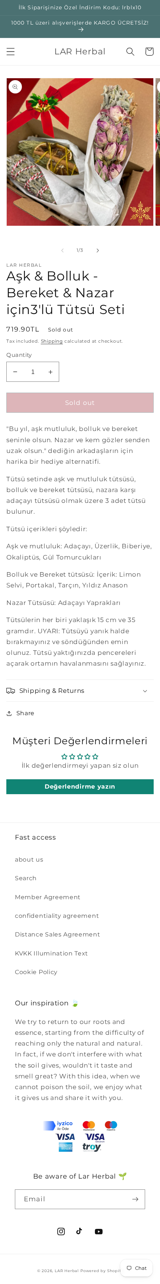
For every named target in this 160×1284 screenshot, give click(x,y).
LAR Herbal (67, 1271)
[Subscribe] (135, 1199)
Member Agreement (48, 897)
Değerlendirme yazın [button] (80, 786)
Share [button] (25, 713)
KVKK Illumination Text (51, 953)
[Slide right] (97, 250)
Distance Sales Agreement (57, 934)
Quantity (19, 355)
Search (26, 878)
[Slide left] (62, 250)
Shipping (52, 341)
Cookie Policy (36, 972)
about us (29, 859)
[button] (10, 51)
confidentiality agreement (57, 915)
